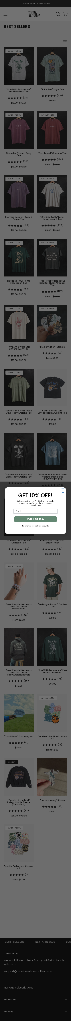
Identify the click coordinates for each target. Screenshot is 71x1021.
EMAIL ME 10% (35, 519)
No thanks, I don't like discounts (35, 525)
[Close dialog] (63, 490)
